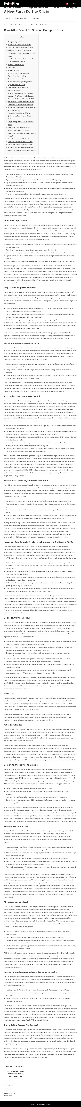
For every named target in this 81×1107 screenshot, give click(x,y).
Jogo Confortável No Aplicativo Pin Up (20, 145)
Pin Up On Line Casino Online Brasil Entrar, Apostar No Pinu (15, 1074)
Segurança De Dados (14, 90)
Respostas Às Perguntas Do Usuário (19, 45)
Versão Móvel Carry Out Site (17, 76)
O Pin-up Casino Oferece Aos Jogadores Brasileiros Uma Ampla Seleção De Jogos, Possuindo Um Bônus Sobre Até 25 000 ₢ (21, 96)
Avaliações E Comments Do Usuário (19, 50)
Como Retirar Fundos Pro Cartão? (19, 87)
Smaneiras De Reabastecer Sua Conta (20, 142)
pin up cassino (44, 240)
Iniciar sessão (8, 1089)
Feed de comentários (9, 1093)
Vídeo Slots (11, 68)
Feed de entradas (8, 1091)
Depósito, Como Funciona (16, 65)
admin (8, 18)
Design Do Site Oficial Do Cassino (18, 73)
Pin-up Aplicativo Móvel (15, 79)
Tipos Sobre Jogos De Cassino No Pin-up (21, 47)
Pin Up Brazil (35, 18)
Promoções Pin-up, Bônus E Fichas (19, 113)
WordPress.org (8, 1096)
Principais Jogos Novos (15, 42)
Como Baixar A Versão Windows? (18, 139)
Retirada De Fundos (14, 70)
